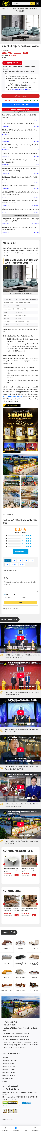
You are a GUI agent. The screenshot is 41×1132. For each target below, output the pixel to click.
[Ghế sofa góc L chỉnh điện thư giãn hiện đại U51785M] (12, 901)
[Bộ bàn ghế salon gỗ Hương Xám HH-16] (29, 901)
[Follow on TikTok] (9, 1089)
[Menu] (37, 3)
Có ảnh (22, 564)
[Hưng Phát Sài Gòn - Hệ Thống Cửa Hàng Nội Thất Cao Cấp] (5, 3)
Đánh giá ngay (20, 551)
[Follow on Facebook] (4, 1089)
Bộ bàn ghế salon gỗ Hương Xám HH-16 (29, 909)
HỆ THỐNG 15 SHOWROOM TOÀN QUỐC (21, 109)
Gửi (20, 602)
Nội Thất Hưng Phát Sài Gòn (12, 396)
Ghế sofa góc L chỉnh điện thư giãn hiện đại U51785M (11, 909)
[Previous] (4, 867)
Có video (14, 564)
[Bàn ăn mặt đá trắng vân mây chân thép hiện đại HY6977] (12, 861)
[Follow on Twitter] (12, 1089)
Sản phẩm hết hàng (16, 9)
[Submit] (32, 3)
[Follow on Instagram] (6, 1089)
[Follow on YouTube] (18, 1089)
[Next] (37, 867)
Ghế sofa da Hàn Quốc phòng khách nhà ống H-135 (28, 870)
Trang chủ (5, 9)
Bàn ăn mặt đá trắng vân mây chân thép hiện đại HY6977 (11, 870)
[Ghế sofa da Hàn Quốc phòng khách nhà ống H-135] (29, 861)
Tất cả (7, 560)
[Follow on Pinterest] (15, 1089)
